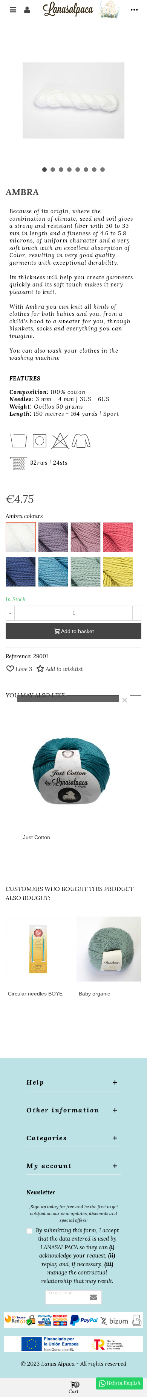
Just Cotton (36, 837)
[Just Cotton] (73, 769)
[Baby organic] (109, 949)
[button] (44, 169)
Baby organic (94, 994)
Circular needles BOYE (35, 994)
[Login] (27, 9)
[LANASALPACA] (80, 9)
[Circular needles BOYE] (38, 949)
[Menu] (13, 9)
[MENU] (134, 9)
